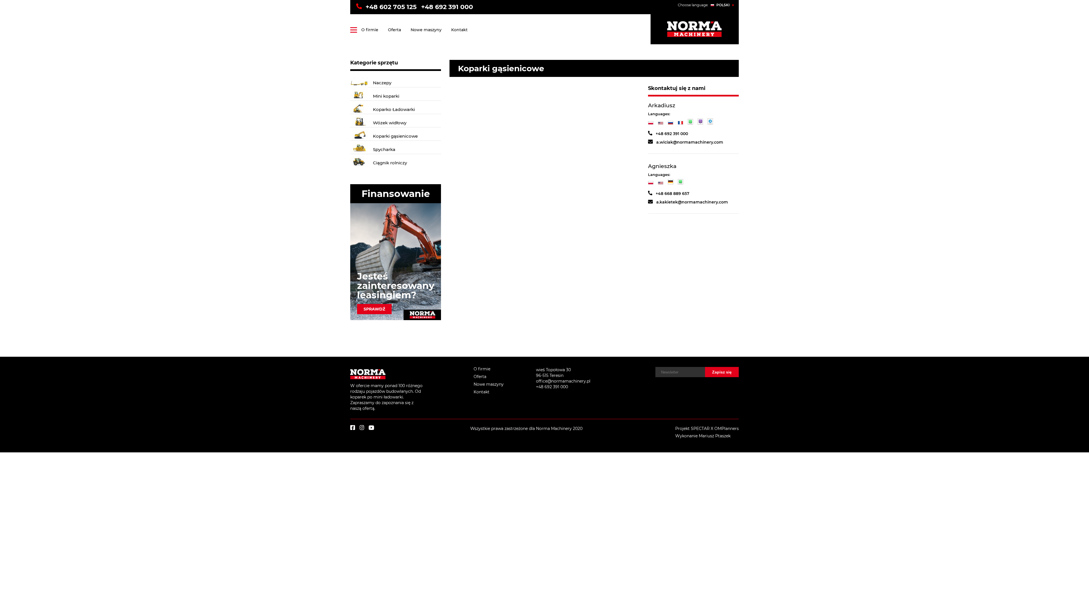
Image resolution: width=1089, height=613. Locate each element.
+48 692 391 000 (447, 7)
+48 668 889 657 (672, 193)
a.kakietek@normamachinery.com (692, 202)
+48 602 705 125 (391, 7)
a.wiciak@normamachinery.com (689, 142)
